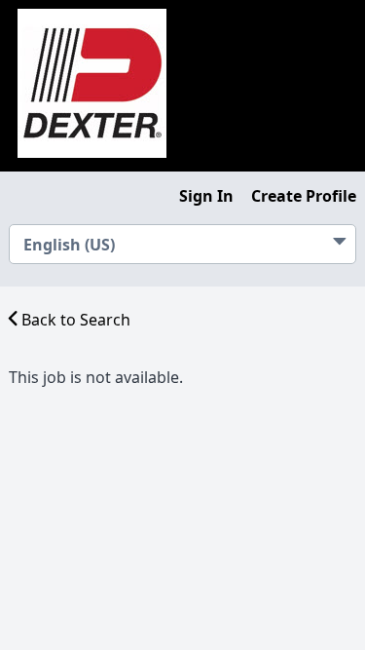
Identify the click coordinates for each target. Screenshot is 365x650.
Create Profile (303, 196)
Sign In (206, 196)
